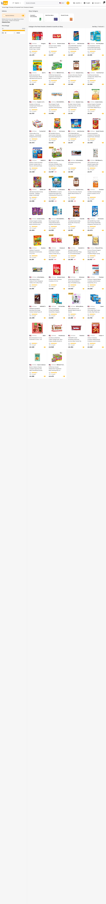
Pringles (43, 43)
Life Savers (62, 131)
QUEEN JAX (42, 189)
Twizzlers (81, 335)
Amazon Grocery (80, 72)
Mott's (43, 72)
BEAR (44, 335)
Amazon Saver (61, 43)
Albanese (81, 277)
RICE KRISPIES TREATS (61, 102)
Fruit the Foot (100, 72)
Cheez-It (101, 335)
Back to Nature (41, 365)
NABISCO (43, 160)
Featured (101, 26)
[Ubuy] (4, 3)
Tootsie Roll (42, 131)
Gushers (43, 248)
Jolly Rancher (80, 43)
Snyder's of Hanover (41, 102)
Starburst (62, 248)
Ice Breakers (61, 189)
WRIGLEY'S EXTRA (61, 72)
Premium (101, 277)
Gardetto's (81, 248)
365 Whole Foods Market (99, 160)
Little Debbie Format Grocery (80, 160)
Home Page (5, 7)
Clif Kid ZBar (61, 306)
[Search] (67, 3)
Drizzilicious (62, 335)
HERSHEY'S (42, 306)
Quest (102, 306)
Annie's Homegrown (99, 102)
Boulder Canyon (80, 102)
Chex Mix (82, 218)
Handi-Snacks (100, 131)
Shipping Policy (6, 22)
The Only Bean (100, 43)
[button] (77, 3)
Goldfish (101, 189)
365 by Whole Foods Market (80, 306)
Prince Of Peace (99, 248)
